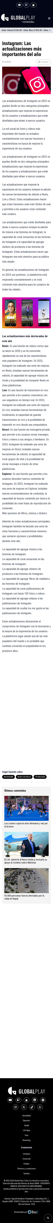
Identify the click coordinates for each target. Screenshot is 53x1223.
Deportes (26, 1120)
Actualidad (6, 62)
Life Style (26, 1130)
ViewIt (26, 1125)
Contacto (26, 1154)
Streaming (26, 1140)
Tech (26, 1135)
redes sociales (24, 777)
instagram (8, 777)
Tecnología (40, 777)
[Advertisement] (26, 684)
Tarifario (26, 1173)
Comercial (26, 1159)
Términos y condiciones (26, 1169)
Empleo (26, 1164)
